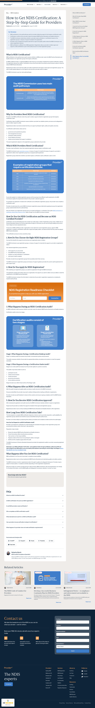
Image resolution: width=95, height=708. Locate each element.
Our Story (72, 670)
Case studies (47, 4)
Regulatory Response (62, 687)
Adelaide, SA (48, 678)
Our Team (71, 673)
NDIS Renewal (60, 673)
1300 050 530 (53, 1)
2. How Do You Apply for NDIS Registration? (79, 32)
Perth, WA (48, 680)
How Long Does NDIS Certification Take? (81, 52)
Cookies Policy (88, 703)
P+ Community (61, 680)
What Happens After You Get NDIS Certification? (80, 57)
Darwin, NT (48, 687)
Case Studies (72, 691)
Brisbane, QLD (49, 675)
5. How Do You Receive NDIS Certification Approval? (79, 47)
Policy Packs (60, 675)
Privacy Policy (62, 703)
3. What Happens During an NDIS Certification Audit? (80, 37)
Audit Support (60, 678)
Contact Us (72, 675)
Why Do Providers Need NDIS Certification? (79, 17)
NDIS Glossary (72, 694)
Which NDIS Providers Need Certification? (79, 22)
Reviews (71, 689)
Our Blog (71, 684)
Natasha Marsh (16, 552)
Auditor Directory (73, 696)
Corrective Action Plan (62, 685)
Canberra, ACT (49, 682)
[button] (31, 4)
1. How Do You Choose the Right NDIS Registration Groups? (80, 27)
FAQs (71, 678)
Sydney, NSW (48, 670)
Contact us (86, 4)
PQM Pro (59, 682)
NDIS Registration (61, 670)
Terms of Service (69, 703)
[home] (8, 4)
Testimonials (72, 687)
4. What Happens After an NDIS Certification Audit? (80, 42)
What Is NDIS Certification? (79, 13)
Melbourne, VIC (49, 673)
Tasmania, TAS (49, 685)
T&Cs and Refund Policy (79, 703)
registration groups (24, 151)
